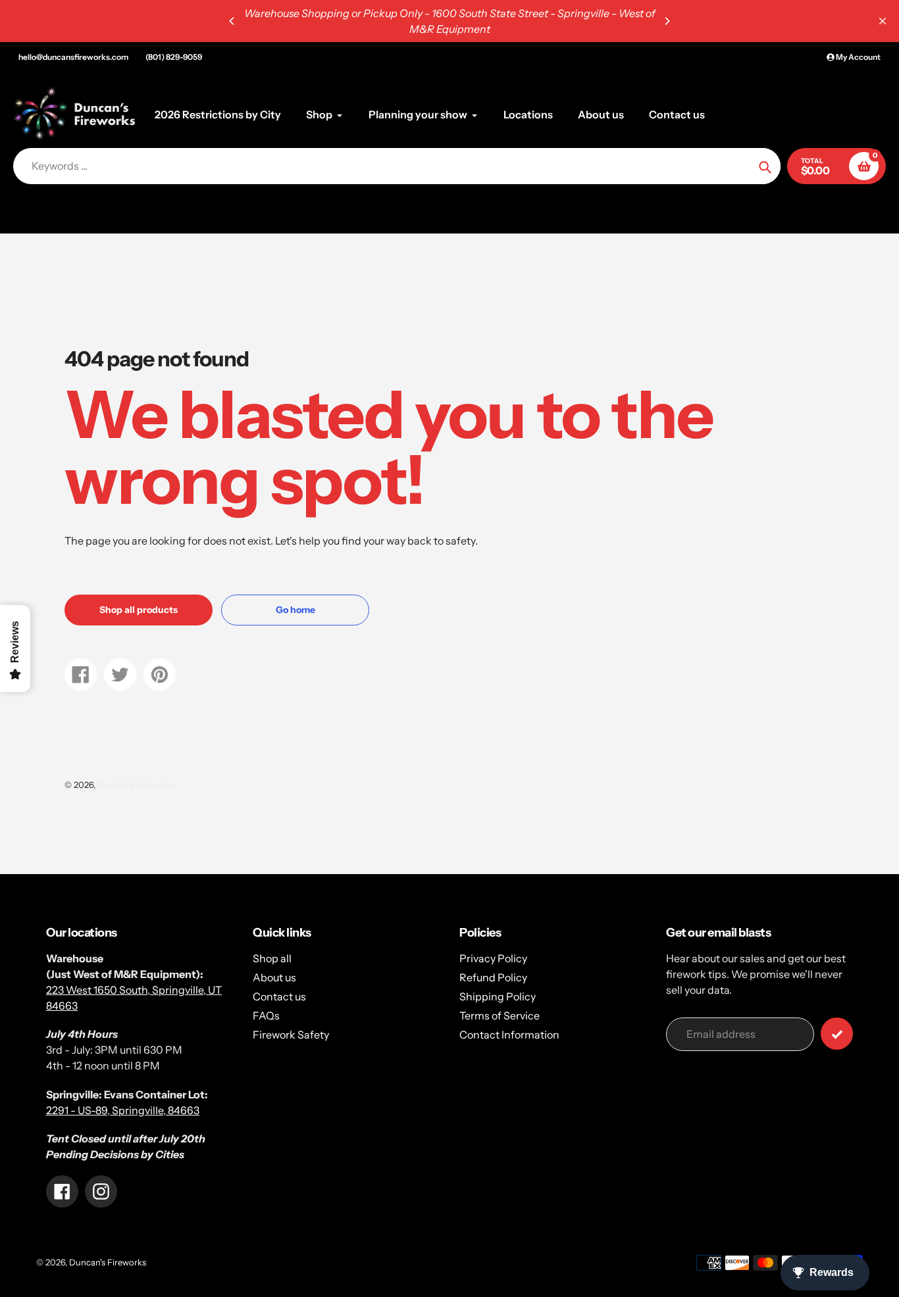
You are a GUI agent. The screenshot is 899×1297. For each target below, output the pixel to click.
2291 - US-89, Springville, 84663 (122, 1110)
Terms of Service (499, 1015)
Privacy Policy (493, 958)
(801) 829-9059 (173, 57)
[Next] (666, 21)
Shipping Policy (497, 996)
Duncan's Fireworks (135, 784)
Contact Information (509, 1034)
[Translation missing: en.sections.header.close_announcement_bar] (882, 21)
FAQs (266, 1015)
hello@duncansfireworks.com (73, 57)
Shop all (272, 958)
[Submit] (837, 1033)
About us (274, 977)
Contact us (279, 996)
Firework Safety (291, 1034)
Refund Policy (493, 977)
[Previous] (232, 21)
